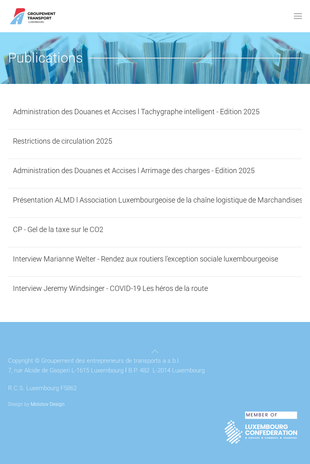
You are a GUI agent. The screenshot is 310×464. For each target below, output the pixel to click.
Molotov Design (48, 404)
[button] (298, 16)
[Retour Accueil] (32, 16)
